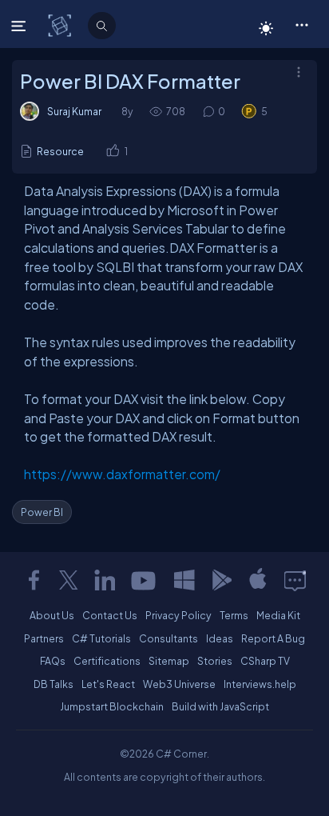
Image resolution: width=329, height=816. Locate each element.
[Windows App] (184, 580)
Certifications (107, 660)
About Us (52, 615)
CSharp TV (265, 660)
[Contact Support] (295, 580)
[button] (301, 24)
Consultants (168, 638)
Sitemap (169, 660)
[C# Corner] (61, 25)
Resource (60, 151)
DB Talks (53, 684)
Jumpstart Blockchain (112, 706)
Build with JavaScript (220, 706)
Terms (234, 615)
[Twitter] (68, 580)
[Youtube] (144, 580)
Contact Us (109, 615)
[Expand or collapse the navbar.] (20, 25)
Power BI (42, 512)
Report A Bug (273, 638)
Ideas (219, 638)
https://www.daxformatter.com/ (122, 474)
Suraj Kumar (74, 111)
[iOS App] (258, 580)
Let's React (108, 684)
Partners (44, 638)
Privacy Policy (178, 615)
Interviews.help (260, 684)
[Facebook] (33, 580)
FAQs (52, 660)
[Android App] (221, 580)
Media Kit (278, 615)
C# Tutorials (101, 638)
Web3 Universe (179, 684)
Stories (214, 660)
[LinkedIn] (104, 580)
